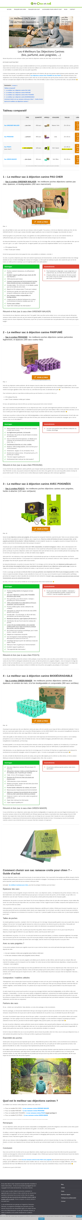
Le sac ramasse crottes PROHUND (33, 1111)
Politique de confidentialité (68, 1198)
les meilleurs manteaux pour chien (18, 885)
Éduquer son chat (34, 9)
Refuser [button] (79, 1216)
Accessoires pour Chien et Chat (52, 9)
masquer (14, 85)
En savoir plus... (69, 1216)
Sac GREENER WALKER (11, 125)
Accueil (9, 9)
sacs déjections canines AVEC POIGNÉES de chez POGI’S (45, 75)
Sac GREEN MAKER (10, 159)
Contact (72, 9)
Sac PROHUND (9, 136)
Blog (65, 9)
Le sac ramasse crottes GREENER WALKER (36, 1108)
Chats (62, 1191)
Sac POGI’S (7, 147)
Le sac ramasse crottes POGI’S (35, 1113)
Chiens (63, 1188)
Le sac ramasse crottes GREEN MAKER (36, 1115)
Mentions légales (65, 1194)
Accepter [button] (41, 1218)
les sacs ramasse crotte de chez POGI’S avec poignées (37, 1159)
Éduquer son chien (20, 9)
